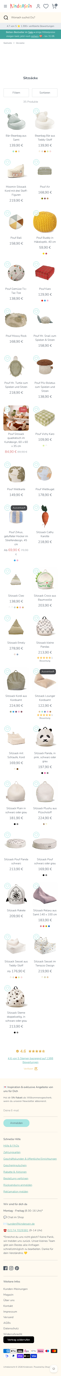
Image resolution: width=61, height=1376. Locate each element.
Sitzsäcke (20, 43)
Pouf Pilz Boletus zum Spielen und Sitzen (45, 387)
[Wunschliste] (46, 6)
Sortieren (44, 93)
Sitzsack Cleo (16, 596)
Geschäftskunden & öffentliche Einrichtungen (30, 1159)
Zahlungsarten (12, 1152)
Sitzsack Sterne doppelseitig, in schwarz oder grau (16, 1017)
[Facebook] (5, 1268)
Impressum (10, 1312)
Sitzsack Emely (16, 643)
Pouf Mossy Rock (16, 336)
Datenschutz (11, 1328)
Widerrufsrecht (12, 1334)
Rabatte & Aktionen (15, 1172)
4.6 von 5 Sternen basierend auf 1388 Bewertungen (30, 1060)
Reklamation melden (15, 1191)
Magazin (8, 1295)
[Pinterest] (17, 1268)
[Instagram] (11, 1268)
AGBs (7, 1323)
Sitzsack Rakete (16, 910)
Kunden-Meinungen (15, 1289)
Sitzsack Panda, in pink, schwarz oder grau (45, 757)
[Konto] (38, 5)
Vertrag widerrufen (18, 1339)
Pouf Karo (45, 289)
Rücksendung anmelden (17, 1185)
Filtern (16, 93)
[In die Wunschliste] (7, 111)
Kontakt (8, 1306)
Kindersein (28, 1367)
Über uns (9, 1300)
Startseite (7, 43)
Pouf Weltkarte (16, 489)
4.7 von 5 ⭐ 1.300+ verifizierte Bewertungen (30, 26)
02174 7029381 (17, 1230)
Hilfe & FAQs (11, 1146)
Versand (8, 1317)
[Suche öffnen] (6, 17)
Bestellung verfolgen (15, 1178)
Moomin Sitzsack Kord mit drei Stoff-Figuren (16, 191)
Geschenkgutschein (15, 1165)
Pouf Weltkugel (45, 489)
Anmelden (16, 1123)
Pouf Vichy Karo (44, 434)
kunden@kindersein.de (21, 1224)
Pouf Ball (16, 238)
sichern (35, 36)
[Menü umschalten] (4, 6)
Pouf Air (45, 187)
